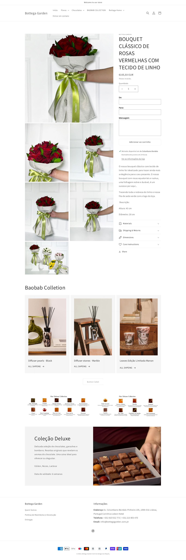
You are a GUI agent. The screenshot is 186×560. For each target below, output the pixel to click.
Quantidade (123, 83)
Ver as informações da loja (133, 159)
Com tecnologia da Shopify (101, 554)
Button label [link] (93, 381)
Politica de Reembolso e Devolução (40, 515)
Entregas (29, 519)
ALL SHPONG (34, 366)
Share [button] (124, 251)
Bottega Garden (87, 554)
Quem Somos (31, 510)
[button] (64, 10)
